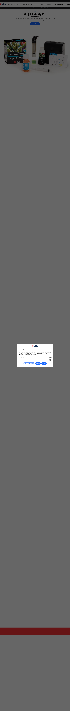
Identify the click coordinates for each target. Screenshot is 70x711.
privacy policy (34, 354)
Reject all (44, 363)
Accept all (38, 363)
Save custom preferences (29, 363)
